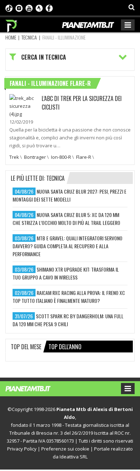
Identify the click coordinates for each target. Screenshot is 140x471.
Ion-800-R (61, 157)
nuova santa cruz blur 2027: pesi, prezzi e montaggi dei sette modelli (69, 195)
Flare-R (83, 157)
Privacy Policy (22, 448)
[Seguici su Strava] (39, 7)
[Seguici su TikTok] (9, 7)
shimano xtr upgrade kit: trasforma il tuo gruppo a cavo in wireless (66, 273)
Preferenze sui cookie (65, 448)
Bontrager (35, 157)
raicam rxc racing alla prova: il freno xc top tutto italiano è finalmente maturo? (69, 296)
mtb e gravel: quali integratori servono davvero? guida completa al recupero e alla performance (67, 246)
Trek (14, 157)
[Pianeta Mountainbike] (11, 24)
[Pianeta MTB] (35, 388)
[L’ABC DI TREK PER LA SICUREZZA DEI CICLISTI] (23, 105)
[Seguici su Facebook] (49, 7)
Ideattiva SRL (74, 456)
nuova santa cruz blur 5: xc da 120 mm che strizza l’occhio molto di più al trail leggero (66, 218)
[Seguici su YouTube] (29, 7)
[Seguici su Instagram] (19, 7)
